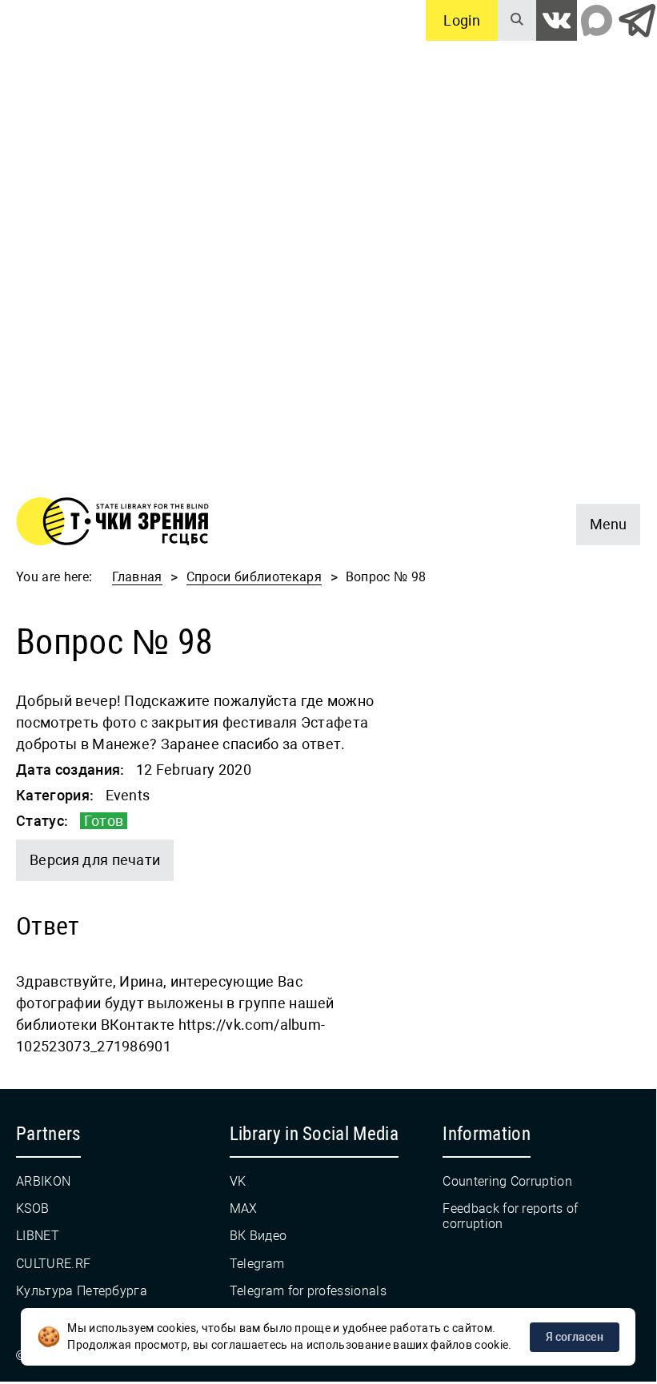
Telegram (257, 1263)
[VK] (556, 20)
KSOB (32, 1208)
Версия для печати (95, 860)
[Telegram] (636, 20)
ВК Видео (258, 1235)
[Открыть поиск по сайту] (517, 20)
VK (238, 1181)
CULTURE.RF (53, 1263)
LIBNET (37, 1235)
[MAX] (596, 20)
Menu (601, 518)
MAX (244, 1208)
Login (461, 20)
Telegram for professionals (308, 1290)
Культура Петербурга (81, 1290)
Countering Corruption (507, 1181)
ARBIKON (43, 1181)
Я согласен (574, 1336)
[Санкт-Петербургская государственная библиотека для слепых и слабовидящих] (112, 524)
